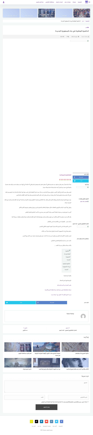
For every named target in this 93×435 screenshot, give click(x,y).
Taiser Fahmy (85, 37)
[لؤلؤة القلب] (64, 13)
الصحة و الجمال (59, 2)
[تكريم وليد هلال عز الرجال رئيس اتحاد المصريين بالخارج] (46, 13)
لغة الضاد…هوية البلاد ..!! (11, 16)
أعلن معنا (55, 426)
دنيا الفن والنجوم (40, 2)
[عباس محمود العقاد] (28, 13)
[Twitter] (56, 421)
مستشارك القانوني (50, 2)
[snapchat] (31, 421)
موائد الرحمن (81, 16)
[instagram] (51, 421)
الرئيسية (80, 2)
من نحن (39, 426)
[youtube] (46, 421)
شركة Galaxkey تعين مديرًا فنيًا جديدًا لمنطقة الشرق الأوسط (58, 290)
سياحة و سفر (68, 2)
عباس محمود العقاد (29, 16)
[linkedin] (41, 421)
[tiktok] (36, 421)
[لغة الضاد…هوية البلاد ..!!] (11, 13)
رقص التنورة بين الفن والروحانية (64, 285)
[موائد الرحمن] (81, 13)
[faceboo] (61, 421)
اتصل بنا (34, 426)
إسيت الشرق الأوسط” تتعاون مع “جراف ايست (61, 295)
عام (86, 27)
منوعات (74, 2)
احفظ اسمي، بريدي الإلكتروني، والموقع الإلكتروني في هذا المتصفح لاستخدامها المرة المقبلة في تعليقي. (64, 402)
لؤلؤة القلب (64, 16)
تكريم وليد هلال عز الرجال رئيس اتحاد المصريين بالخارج (46, 15)
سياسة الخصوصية (47, 426)
